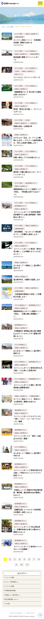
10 (21, 565)
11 (27, 565)
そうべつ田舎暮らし (12, 582)
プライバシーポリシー (16, 613)
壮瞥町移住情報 (10, 590)
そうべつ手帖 (9, 577)
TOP (40, 615)
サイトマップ (30, 613)
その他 (7, 603)
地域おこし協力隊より (12, 595)
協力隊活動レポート (12, 599)
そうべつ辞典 (9, 586)
